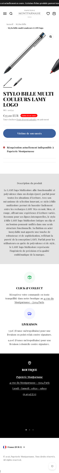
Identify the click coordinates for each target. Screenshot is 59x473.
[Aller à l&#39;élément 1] (7, 83)
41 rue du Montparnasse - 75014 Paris (29, 382)
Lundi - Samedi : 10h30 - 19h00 (29, 388)
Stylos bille (21, 24)
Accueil (9, 24)
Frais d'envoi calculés (27, 119)
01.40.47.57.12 (29, 394)
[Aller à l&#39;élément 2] (17, 83)
